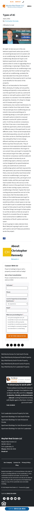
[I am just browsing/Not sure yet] (17, 318)
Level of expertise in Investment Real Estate (16, 300)
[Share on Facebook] (4, 238)
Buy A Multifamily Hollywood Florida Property (16, 357)
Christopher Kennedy (11, 21)
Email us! (4, 451)
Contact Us (16, 462)
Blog (12, 2)
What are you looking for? (15, 315)
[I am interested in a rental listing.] (17, 328)
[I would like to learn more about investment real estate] (17, 320)
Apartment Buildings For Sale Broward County (16, 425)
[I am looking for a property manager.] (17, 326)
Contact (18, 2)
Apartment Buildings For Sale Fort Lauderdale (16, 429)
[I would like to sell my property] (17, 322)
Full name (9, 285)
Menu (29, 6)
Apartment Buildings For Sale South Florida (15, 417)
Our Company (8, 462)
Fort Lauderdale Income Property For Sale (14, 413)
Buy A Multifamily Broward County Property (15, 364)
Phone (8, 292)
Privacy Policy (26, 462)
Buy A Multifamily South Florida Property (14, 360)
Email (8, 308)
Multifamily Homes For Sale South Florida (14, 354)
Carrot (27, 487)
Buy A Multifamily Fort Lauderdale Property (15, 367)
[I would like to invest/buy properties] (17, 324)
